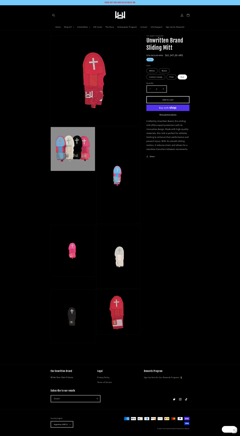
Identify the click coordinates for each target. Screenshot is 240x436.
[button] (54, 15)
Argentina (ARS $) (61, 424)
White (152, 70)
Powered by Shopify (182, 428)
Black (164, 70)
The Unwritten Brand (169, 428)
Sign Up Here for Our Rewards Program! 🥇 (163, 377)
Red (182, 77)
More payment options (168, 114)
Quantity (149, 83)
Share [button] (152, 156)
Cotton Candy (155, 77)
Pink (171, 77)
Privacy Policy (103, 377)
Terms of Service (104, 382)
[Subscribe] (97, 398)
